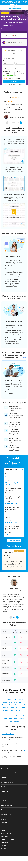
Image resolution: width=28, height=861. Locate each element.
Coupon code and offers (7, 839)
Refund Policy (4, 819)
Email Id (5, 55)
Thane (10, 718)
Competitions (4, 842)
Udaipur (15, 718)
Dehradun (18, 702)
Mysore (12, 713)
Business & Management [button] (7, 782)
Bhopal (21, 696)
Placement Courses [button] (6, 814)
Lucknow (5, 710)
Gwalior (24, 705)
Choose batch (18, 71)
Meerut (18, 710)
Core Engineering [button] (5, 786)
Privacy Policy (4, 836)
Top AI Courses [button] (5, 768)
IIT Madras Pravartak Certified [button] (9, 773)
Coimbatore (11, 702)
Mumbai (6, 713)
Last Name (19, 61)
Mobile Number (7, 66)
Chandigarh (21, 699)
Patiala (15, 715)
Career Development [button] (6, 805)
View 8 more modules (14, 540)
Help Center (4, 822)
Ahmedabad (8, 696)
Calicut (14, 699)
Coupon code (6, 71)
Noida (3, 715)
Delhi (24, 702)
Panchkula (9, 715)
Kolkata (23, 707)
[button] (2, 8)
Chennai (4, 702)
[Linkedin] (5, 849)
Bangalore (15, 696)
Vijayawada (17, 721)
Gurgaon (11, 705)
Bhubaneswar (7, 699)
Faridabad (5, 705)
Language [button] (3, 800)
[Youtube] (8, 849)
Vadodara (21, 718)
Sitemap (3, 825)
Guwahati (17, 705)
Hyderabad (6, 707)
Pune (24, 715)
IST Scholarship (5, 830)
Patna (20, 715)
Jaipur (12, 707)
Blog (2, 828)
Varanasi (10, 721)
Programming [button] (4, 777)
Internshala (4, 845)
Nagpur (17, 713)
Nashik (22, 713)
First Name (6, 61)
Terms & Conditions (6, 833)
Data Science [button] (4, 791)
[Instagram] (2, 849)
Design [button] (3, 796)
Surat (5, 718)
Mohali (23, 710)
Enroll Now (14, 81)
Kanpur (17, 707)
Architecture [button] (4, 809)
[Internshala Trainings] (15, 7)
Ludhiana (11, 710)
